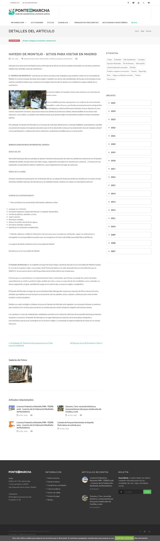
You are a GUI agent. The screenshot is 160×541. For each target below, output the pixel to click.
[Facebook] (128, 2)
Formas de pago (53, 496)
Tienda (137, 75)
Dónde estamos (53, 482)
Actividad (117, 60)
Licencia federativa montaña (117, 67)
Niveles (50, 500)
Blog (142, 31)
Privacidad (13, 534)
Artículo (148, 31)
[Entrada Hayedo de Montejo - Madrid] (20, 374)
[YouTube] (138, 2)
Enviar (147, 492)
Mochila (133, 67)
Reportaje (142, 71)
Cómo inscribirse (53, 489)
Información (44, 59)
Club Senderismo (129, 60)
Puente (133, 71)
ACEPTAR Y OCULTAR (124, 538)
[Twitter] (133, 2)
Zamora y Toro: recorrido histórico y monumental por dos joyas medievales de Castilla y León (83, 409)
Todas (109, 60)
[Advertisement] (105, 11)
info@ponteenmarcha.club (21, 497)
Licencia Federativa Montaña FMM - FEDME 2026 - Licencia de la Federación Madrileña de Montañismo (35, 409)
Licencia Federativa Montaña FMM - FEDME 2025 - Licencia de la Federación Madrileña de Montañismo (35, 425)
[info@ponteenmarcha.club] (148, 2)
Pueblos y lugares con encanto (61, 59)
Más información (141, 538)
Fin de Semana (128, 63)
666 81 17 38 (15, 500)
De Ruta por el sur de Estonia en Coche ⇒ (86, 343)
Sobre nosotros (53, 478)
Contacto (14, 3)
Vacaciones (111, 79)
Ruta (108, 75)
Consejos (141, 60)
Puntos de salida (53, 492)
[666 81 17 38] (143, 2)
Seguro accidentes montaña (123, 75)
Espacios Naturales (31, 59)
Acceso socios (30, 3)
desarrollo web (27, 534)
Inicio (137, 31)
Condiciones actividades (56, 485)
